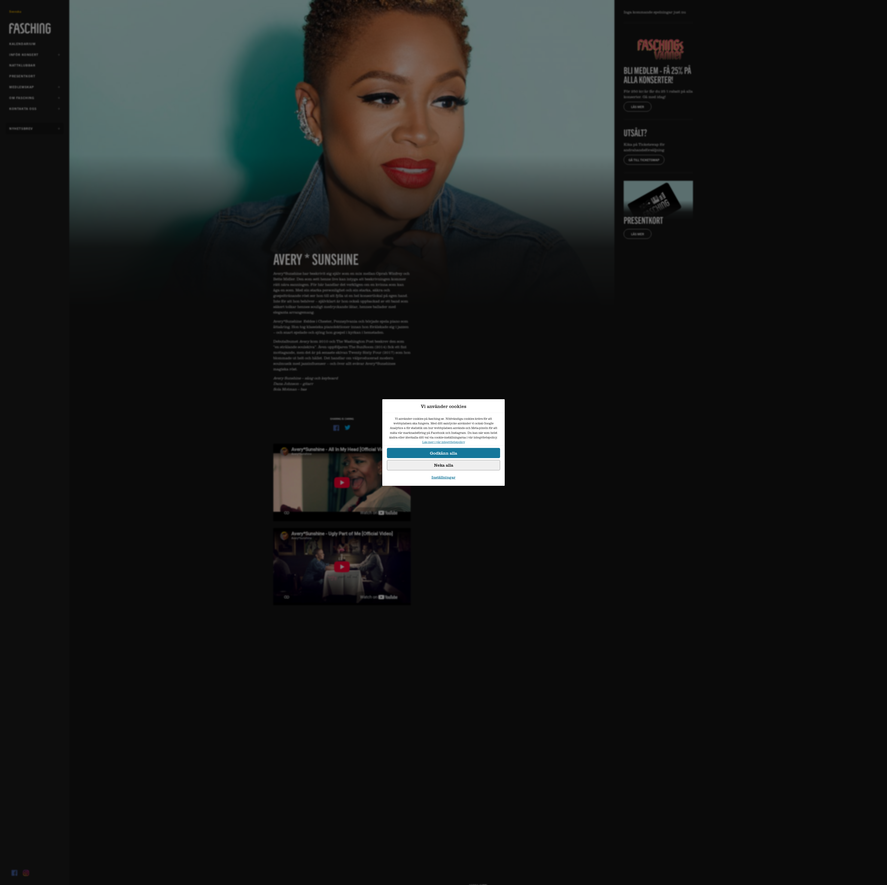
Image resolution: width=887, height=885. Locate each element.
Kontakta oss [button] (22, 110)
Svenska (15, 11)
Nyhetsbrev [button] (21, 130)
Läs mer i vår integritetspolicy (443, 442)
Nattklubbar (22, 65)
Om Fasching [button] (21, 99)
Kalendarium (22, 44)
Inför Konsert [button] (24, 56)
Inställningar (443, 477)
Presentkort (22, 76)
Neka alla (443, 465)
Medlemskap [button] (21, 88)
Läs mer (637, 107)
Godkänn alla (443, 453)
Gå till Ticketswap (644, 160)
